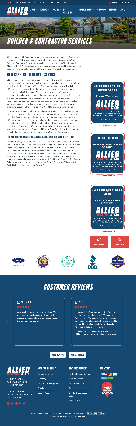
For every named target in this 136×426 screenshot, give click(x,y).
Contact (124, 9)
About (32, 9)
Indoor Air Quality (77, 383)
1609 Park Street (17, 379)
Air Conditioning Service (79, 374)
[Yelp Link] (20, 403)
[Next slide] (128, 322)
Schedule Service (45, 374)
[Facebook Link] (8, 403)
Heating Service (76, 378)
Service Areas (86, 9)
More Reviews (58, 354)
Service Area (43, 393)
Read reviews (119, 244)
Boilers (72, 388)
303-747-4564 (120, 2)
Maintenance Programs (48, 383)
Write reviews (99, 244)
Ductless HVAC (75, 400)
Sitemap (81, 416)
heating (10, 159)
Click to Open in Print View (107, 125)
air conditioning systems (28, 159)
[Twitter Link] (12, 403)
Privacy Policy (57, 416)
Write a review (77, 354)
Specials (113, 9)
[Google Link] (16, 403)
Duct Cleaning (67, 11)
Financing (102, 9)
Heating (43, 9)
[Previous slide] (8, 322)
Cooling (55, 9)
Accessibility (70, 416)
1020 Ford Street (17, 391)
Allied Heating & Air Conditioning (21, 57)
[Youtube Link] (24, 403)
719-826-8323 (16, 397)
